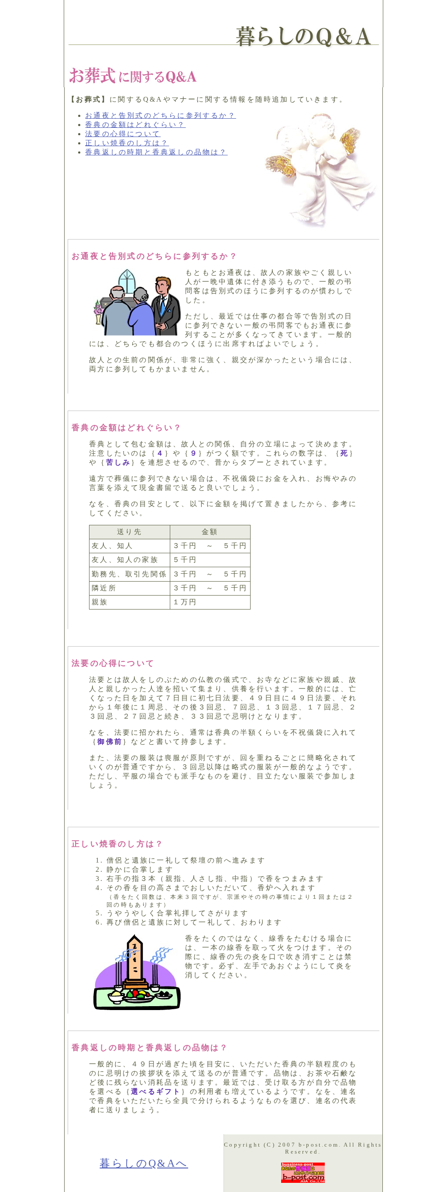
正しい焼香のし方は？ (127, 143)
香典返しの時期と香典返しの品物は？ (156, 152)
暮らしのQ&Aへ (144, 1163)
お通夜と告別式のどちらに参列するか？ (160, 115)
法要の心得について (123, 133)
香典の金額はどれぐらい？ (135, 124)
